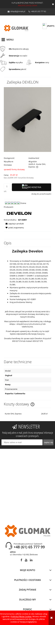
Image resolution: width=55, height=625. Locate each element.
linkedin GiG (31, 561)
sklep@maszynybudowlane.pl (29, 324)
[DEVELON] (19, 213)
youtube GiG (26, 561)
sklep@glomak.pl (17, 11)
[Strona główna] (16, 28)
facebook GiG (21, 561)
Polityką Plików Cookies (21, 616)
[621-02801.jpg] (27, 119)
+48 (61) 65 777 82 (38, 11)
